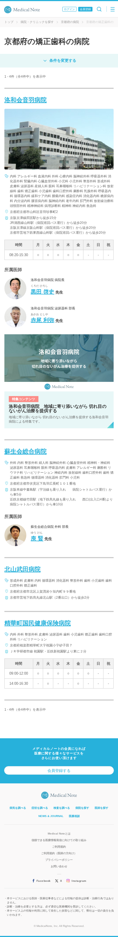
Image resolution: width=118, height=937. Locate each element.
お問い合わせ (59, 866)
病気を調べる (18, 807)
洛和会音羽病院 (25, 99)
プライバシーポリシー (59, 859)
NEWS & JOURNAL (50, 816)
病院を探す (82, 807)
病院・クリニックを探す (37, 22)
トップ (8, 22)
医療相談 (74, 816)
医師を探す (101, 807)
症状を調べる (40, 807)
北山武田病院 (22, 569)
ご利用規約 (59, 846)
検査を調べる (62, 807)
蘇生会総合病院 (25, 451)
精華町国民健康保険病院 (37, 623)
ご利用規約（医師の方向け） (59, 853)
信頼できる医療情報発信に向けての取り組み (59, 840)
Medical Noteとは (59, 833)
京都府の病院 (70, 22)
